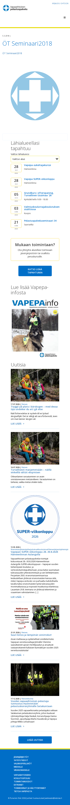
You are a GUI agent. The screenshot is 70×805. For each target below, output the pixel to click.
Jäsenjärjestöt (21, 757)
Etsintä (30, 699)
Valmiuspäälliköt (23, 763)
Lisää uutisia (35, 739)
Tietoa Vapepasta (23, 791)
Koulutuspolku (22, 778)
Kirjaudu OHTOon (60, 3)
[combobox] (35, 159)
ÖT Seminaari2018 (12, 53)
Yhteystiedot (21, 760)
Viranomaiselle (21, 770)
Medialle (18, 766)
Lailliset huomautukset (35, 798)
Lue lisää (16, 423)
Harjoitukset (33, 549)
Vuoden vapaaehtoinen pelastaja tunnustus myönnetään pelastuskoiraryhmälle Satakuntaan (31, 704)
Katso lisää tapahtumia (35, 271)
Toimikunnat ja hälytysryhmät (30, 788)
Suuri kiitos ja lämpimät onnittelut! (31, 634)
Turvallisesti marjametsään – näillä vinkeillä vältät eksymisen (31, 471)
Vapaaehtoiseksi (22, 775)
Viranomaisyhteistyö (19, 549)
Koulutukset (43, 549)
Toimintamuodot (23, 781)
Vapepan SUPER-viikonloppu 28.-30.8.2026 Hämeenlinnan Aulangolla (34, 553)
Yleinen (24, 404)
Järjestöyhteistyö (61, 549)
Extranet (18, 784)
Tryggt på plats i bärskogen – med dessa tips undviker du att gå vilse (34, 408)
